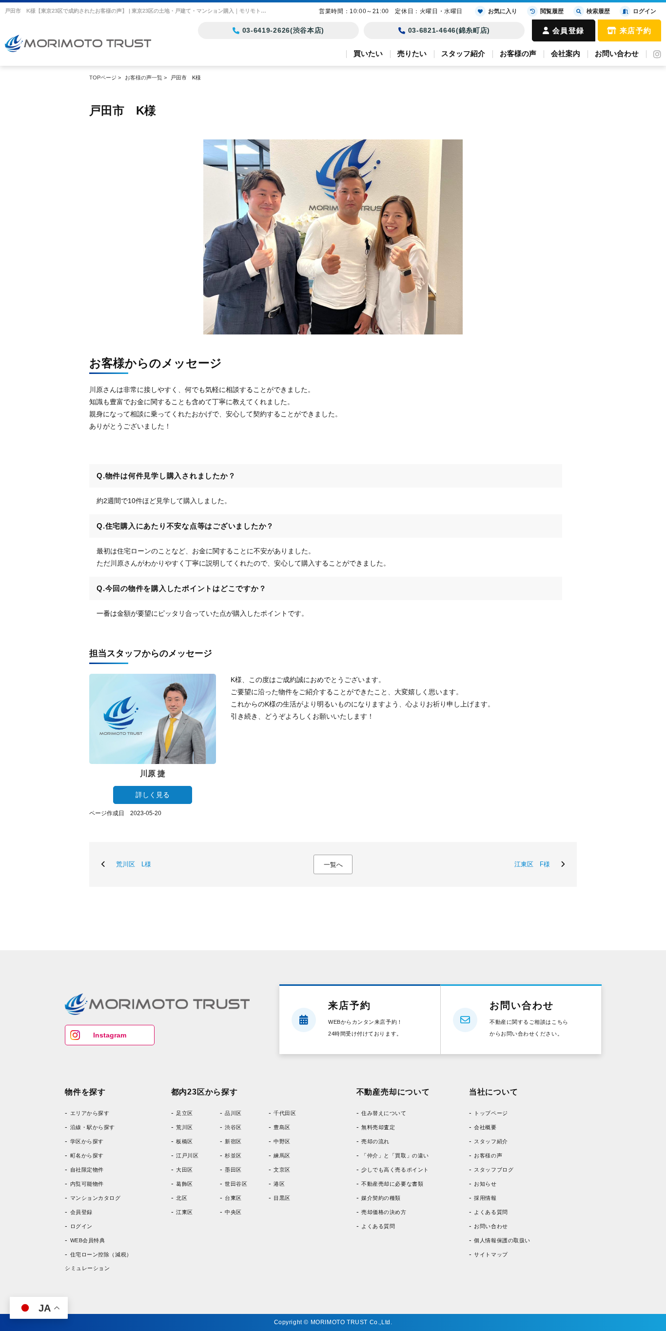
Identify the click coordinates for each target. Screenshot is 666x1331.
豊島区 (282, 1127)
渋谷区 (233, 1127)
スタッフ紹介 (463, 53)
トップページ (491, 1113)
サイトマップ (491, 1254)
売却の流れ (375, 1141)
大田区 (184, 1170)
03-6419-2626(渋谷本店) (283, 30)
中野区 (282, 1141)
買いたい (368, 53)
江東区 (184, 1212)
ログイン (81, 1226)
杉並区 (233, 1155)
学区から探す (87, 1141)
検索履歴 (598, 11)
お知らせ (485, 1184)
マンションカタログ (95, 1198)
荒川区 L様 (133, 864)
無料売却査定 (378, 1127)
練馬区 (282, 1155)
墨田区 (233, 1170)
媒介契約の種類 (381, 1198)
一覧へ (333, 864)
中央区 (233, 1212)
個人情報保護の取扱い (502, 1240)
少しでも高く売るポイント (395, 1170)
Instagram (109, 1035)
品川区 (233, 1113)
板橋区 (184, 1141)
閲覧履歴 (552, 11)
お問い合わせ (617, 53)
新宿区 (233, 1141)
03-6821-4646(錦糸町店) (449, 30)
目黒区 (282, 1198)
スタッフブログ (493, 1170)
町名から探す (87, 1155)
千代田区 (285, 1113)
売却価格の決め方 (383, 1212)
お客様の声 (518, 53)
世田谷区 (236, 1184)
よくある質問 (378, 1226)
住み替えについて (383, 1113)
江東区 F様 (532, 864)
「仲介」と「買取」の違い (395, 1155)
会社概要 (485, 1127)
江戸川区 (187, 1155)
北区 (181, 1198)
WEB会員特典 (87, 1240)
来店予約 (636, 30)
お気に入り (502, 11)
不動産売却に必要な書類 (392, 1184)
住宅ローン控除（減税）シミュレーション (98, 1261)
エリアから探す (89, 1113)
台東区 (233, 1198)
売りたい (412, 53)
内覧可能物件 (87, 1184)
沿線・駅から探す (92, 1127)
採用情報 (485, 1198)
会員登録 (568, 30)
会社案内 (565, 53)
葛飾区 (184, 1184)
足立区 (184, 1113)
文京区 (282, 1170)
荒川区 (184, 1127)
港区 (279, 1184)
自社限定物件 (87, 1170)
